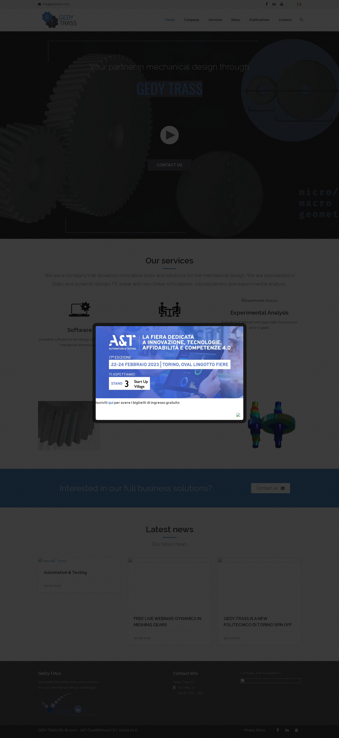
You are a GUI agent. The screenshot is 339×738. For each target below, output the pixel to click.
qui (111, 402)
